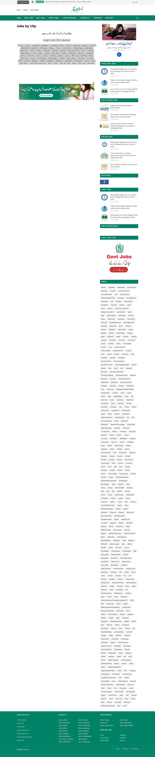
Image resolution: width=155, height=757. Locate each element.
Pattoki (134, 586)
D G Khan (128, 350)
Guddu (112, 400)
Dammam (125, 354)
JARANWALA (123, 438)
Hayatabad (126, 414)
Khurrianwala (124, 474)
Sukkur (103, 667)
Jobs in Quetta (62, 731)
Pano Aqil (120, 586)
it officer (114, 431)
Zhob (118, 706)
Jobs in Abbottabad (64, 742)
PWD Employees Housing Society (110, 607)
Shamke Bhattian (106, 649)
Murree (111, 547)
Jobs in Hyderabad (84, 728)
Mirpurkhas (116, 540)
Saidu (120, 628)
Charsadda (112, 340)
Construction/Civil (119, 347)
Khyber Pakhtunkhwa (122, 477)
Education (104, 372)
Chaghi (118, 336)
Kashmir (120, 463)
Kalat (114, 452)
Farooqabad (130, 386)
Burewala (110, 336)
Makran (125, 509)
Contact (25, 10)
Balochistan (111, 319)
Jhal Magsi (130, 442)
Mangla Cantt (125, 519)
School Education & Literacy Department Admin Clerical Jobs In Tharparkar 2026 (123, 155)
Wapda (133, 699)
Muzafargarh (105, 551)
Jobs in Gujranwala (84, 725)
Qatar (128, 611)
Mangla (116, 519)
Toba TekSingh (130, 691)
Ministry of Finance (129, 533)
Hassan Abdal (126, 410)
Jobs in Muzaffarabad (84, 736)
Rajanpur (130, 614)
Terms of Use (134, 749)
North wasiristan (106, 568)
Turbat (121, 695)
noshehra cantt (130, 568)
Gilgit (109, 396)
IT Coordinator (105, 431)
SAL (134, 628)
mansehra (104, 523)
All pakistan (104, 305)
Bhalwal (111, 333)
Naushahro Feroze (126, 558)
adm (116, 294)
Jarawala (132, 438)
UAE (127, 695)
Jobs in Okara (62, 728)
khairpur (127, 466)
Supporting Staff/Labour (108, 670)
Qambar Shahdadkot (107, 611)
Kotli (102, 491)
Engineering (104, 382)
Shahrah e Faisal (123, 642)
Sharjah (103, 653)
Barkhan (128, 326)
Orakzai (110, 575)
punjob (125, 604)
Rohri (102, 625)
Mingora (103, 533)
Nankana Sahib (115, 554)
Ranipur (111, 618)
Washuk (109, 702)
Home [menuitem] (19, 18)
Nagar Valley (104, 554)
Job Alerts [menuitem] (109, 18)
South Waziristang (106, 663)
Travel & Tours (112, 695)
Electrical (133, 375)
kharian (127, 470)
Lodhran (112, 502)
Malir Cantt (130, 512)
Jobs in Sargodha (83, 731)
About (19, 10)
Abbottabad (121, 287)
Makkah (118, 509)
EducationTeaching (121, 375)
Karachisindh (105, 463)
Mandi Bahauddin (106, 516)
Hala (120, 407)
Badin (130, 312)
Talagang (132, 670)
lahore (110, 495)
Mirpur (103, 537)
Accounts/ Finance (123, 291)
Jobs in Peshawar (63, 734)
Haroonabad (115, 410)
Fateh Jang (110, 389)
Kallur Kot (132, 452)
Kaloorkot (104, 456)
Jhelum (109, 445)
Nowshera (114, 572)
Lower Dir (133, 502)
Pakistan (120, 579)
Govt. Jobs (104, 400)
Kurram (127, 491)
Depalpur (112, 357)
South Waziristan (126, 660)
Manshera (113, 523)
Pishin (103, 597)
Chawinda (122, 340)
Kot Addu (129, 488)
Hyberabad (124, 421)
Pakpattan (104, 586)
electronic (113, 379)
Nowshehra (104, 572)
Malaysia (121, 512)
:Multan (103, 287)
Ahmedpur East (131, 298)
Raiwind (122, 614)
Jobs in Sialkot (82, 739)
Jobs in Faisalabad (84, 723)
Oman (103, 575)
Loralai (120, 502)
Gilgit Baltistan (118, 396)
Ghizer (129, 393)
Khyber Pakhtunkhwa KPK (108, 481)
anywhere (114, 305)
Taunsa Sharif (105, 681)
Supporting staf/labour (114, 667)
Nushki (127, 572)
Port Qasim (124, 597)
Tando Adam (116, 674)
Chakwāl (103, 340)
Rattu (117, 618)
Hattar (103, 414)
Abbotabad (111, 287)
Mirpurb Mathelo (106, 540)
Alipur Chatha (128, 301)
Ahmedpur (121, 298)
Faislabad (104, 386)
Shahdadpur (124, 639)
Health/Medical (119, 417)
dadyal (109, 354)
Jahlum (111, 435)
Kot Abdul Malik (119, 488)
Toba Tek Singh (119, 691)
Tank (120, 677)
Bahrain (131, 315)
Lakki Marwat (130, 495)
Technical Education (107, 684)
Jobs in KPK (103, 723)
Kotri (108, 491)
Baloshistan (121, 319)
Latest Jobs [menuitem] (28, 18)
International (131, 424)
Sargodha (127, 635)
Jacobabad (123, 431)
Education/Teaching (107, 375)
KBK (115, 466)
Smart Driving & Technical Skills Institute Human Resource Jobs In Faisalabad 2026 (122, 126)
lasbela (120, 498)
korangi (110, 488)
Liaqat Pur (104, 502)
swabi (119, 670)
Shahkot (112, 642)
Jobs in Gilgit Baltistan (126, 725)
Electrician (104, 379)
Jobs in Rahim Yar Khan (65, 739)
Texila (103, 688)
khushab (133, 474)
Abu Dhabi (104, 291)
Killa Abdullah (123, 481)
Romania (109, 625)
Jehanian (114, 442)
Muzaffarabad (116, 551)
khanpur (112, 470)
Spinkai (116, 663)
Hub (133, 417)
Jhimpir (128, 445)
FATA (102, 389)
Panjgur (112, 586)
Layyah (127, 498)
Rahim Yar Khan (112, 614)
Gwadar (129, 403)
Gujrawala (121, 403)
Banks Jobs (113, 326)
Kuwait (103, 495)
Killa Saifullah (105, 484)
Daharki (116, 354)
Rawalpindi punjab (116, 621)
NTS (120, 572)
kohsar (103, 488)
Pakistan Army (130, 579)
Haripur (134, 407)
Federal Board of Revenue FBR (124, 389)
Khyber (111, 477)
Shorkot (103, 656)
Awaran (110, 308)
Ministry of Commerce (115, 533)
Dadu (102, 354)
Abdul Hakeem (131, 287)
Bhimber (130, 333)
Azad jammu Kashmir (107, 312)
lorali (126, 502)
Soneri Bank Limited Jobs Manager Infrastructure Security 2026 (123, 116)
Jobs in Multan (62, 725)
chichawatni (131, 340)
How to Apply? (34, 10)
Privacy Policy (104, 738)
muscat (126, 547)
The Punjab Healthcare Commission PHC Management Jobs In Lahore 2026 (123, 71)
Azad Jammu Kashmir (121, 308)
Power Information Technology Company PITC (114, 600)
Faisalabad (114, 382)
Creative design (105, 350)
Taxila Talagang (122, 681)
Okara (133, 572)
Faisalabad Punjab (125, 382)
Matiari (111, 526)
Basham (103, 329)
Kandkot (111, 459)
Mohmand (104, 544)
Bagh (102, 315)
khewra (103, 474)
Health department (106, 417)
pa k (125, 575)
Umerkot (133, 695)
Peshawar (104, 590)
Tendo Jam (130, 684)
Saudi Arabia (105, 639)
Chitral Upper (127, 343)
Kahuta (127, 449)
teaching (132, 681)
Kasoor (103, 466)
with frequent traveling (107, 706)
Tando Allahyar (127, 674)
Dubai (116, 368)
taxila (113, 681)
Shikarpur (128, 653)
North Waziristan (118, 568)
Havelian (117, 414)
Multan (130, 544)
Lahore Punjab (119, 495)
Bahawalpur (122, 315)
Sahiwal (113, 628)
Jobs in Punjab (104, 720)
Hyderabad (104, 424)
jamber (119, 435)
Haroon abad (105, 410)
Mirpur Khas (111, 537)
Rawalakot (125, 618)
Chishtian (111, 343)
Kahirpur (119, 449)
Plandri (109, 597)
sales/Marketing (118, 632)
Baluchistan (131, 319)
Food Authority (105, 393)
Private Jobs (110, 604)
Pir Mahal (128, 593)
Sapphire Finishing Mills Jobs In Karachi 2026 (121, 107)
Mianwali (127, 530)
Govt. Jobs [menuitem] (40, 18)
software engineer (113, 660)
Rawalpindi (104, 621)
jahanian (104, 435)
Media (128, 526)
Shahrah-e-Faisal (106, 646)
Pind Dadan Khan (106, 593)
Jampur (126, 435)
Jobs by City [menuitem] (84, 18)
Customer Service (118, 350)
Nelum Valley (126, 561)
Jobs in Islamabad (64, 723)
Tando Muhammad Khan (108, 677)
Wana (126, 699)
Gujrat (113, 403)
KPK (113, 491)
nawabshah (104, 561)
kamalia (119, 456)
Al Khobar (118, 301)
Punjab (119, 604)
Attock (103, 308)
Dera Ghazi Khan (106, 361)
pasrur (127, 586)
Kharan (120, 470)
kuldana (119, 491)
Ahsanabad (104, 301)
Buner (103, 336)
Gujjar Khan (129, 400)
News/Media (114, 565)
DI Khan (134, 365)
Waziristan (127, 702)
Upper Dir (103, 699)
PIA (127, 590)
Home (102, 735)
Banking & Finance (115, 322)
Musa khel (119, 547)
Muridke (103, 547)
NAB (135, 551)
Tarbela (127, 677)
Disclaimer (123, 738)
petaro (111, 590)
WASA (102, 702)
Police (116, 597)
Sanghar (103, 635)
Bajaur (103, 319)
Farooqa (121, 386)
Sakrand (127, 628)
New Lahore (104, 565)
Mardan (121, 523)
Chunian (103, 347)
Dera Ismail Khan (119, 361)
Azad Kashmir (121, 312)
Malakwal (113, 512)
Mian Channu (118, 530)
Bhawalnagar (121, 333)
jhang (103, 445)
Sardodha (119, 635)
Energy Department (124, 379)
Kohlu (128, 484)
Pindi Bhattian (118, 593)
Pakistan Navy (105, 582)
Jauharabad (104, 442)
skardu (103, 660)
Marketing (129, 523)
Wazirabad (118, 702)
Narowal (125, 554)
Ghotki (103, 396)
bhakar (131, 329)
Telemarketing (120, 684)
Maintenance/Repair (107, 509)
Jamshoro (104, 438)
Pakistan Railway (131, 582)
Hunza (116, 421)
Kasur (109, 466)
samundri (129, 632)
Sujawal (124, 663)
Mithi (124, 540)
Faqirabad (113, 386)
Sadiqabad (125, 625)
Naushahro (114, 558)
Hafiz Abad (104, 407)
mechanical (119, 526)
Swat (125, 670)
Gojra (126, 396)
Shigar (121, 653)
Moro (123, 544)
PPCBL (132, 600)
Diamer (103, 368)
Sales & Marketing (106, 632)
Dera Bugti (121, 357)
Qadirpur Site (126, 607)
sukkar (131, 663)
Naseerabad (104, 558)
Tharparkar (123, 688)
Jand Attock (113, 438)
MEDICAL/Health (106, 530)
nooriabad (124, 565)
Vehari (111, 699)
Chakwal (133, 336)
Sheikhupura (112, 653)
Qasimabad (119, 611)
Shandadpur (118, 649)
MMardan (131, 540)
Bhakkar (103, 333)
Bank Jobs (104, 322)
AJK (112, 301)
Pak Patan (112, 579)
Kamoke (127, 456)
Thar (115, 688)
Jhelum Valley (119, 445)
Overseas (118, 575)
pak (130, 575)
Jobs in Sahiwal (83, 734)
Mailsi (126, 505)
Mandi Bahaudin (119, 516)
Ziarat (125, 706)
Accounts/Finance (106, 294)
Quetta (103, 614)
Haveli (110, 414)
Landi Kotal (104, 498)
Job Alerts (123, 735)
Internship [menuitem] (97, 18)
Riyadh (134, 621)
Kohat (114, 484)
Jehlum (122, 442)
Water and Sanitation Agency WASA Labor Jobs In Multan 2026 (123, 81)
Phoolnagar (119, 590)
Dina (109, 368)
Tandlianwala (105, 674)
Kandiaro (104, 459)
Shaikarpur (117, 646)
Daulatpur (104, 357)
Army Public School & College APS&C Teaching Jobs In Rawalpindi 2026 (74, 2)
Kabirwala (104, 449)
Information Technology (117, 424)
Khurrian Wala (112, 474)
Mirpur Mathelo (121, 537)
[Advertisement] (119, 57)
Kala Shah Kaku (105, 452)
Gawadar (115, 393)
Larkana (113, 498)
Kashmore (129, 463)
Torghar (103, 695)
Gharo (122, 393)
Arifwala (121, 305)
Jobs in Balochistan (126, 723)
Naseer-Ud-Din (45, 754)
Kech (120, 466)
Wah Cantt (119, 699)
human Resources (106, 421)
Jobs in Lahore (63, 720)
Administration (124, 294)
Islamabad (126, 428)
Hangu (127, 407)
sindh (130, 656)
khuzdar (103, 477)
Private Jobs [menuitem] (53, 18)
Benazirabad (122, 329)
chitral (118, 343)
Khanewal (104, 470)
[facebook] (104, 182)
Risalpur (126, 621)
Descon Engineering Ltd (122, 365)
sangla (111, 635)
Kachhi (112, 449)
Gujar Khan (120, 400)
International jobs (106, 428)
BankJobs (104, 326)
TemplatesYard (28, 754)
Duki (121, 368)
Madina (119, 505)
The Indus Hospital (106, 691)
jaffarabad (132, 431)
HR (128, 417)
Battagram (112, 329)
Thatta (131, 688)
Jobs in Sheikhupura (64, 736)
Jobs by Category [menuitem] (69, 18)
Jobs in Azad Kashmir (106, 725)
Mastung (103, 526)
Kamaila (112, 456)
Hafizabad (113, 407)
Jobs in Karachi (82, 720)
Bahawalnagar (111, 315)
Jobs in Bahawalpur (84, 742)
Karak (113, 463)
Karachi (119, 459)
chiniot (103, 343)
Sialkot (119, 656)
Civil (110, 347)
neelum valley (115, 561)
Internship (117, 428)
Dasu (132, 354)
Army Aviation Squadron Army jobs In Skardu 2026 (123, 166)
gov (132, 396)
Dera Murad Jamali (106, 365)
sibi (125, 656)
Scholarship (114, 639)
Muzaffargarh (127, 551)
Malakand (104, 512)
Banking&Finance (129, 322)
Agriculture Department (108, 298)
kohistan (120, 484)
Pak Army (104, 579)
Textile (109, 688)
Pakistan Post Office (118, 582)
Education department (116, 372)
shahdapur (104, 642)
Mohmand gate (114, 544)
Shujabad (111, 656)
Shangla (126, 649)
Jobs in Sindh (124, 720)
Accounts (112, 291)
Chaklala (125, 336)
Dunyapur (129, 368)
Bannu (121, 326)
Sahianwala (104, 628)
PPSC (102, 604)
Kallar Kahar (123, 452)
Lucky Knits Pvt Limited (108, 505)
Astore (129, 305)
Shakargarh (126, 646)
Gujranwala (104, 403)
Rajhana (103, 618)
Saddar (117, 625)
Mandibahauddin (106, 519)
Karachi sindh (129, 459)
